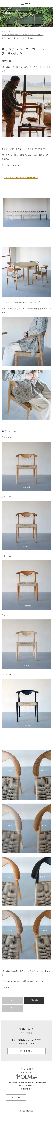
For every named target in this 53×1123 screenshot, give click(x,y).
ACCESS (16, 1097)
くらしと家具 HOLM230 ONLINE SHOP (21, 178)
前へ (12, 1000)
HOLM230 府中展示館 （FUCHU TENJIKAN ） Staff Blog (22, 35)
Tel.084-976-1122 (26, 1041)
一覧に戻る (34, 1000)
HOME (4, 31)
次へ (12, 1008)
